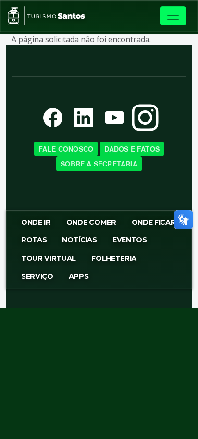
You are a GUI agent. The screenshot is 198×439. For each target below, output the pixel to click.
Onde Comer (91, 222)
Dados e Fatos (132, 149)
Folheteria (113, 258)
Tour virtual (48, 258)
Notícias (79, 240)
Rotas (34, 240)
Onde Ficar (154, 222)
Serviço (37, 276)
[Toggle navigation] (173, 15)
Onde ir (36, 222)
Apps (79, 276)
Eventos (129, 240)
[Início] (46, 16)
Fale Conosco (65, 149)
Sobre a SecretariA (99, 163)
